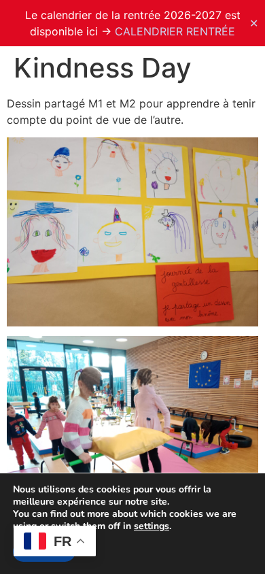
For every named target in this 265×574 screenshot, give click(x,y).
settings (151, 526)
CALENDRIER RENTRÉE (175, 31)
